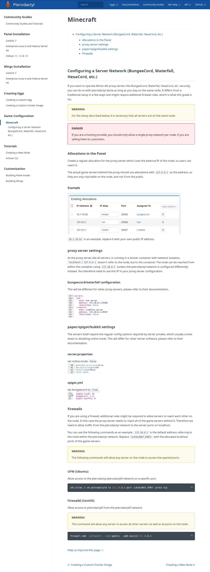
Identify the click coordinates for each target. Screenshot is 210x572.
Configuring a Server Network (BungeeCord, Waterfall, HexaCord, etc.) (27, 131)
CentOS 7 (11, 40)
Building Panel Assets (18, 175)
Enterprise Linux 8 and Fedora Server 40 (27, 48)
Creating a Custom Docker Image (24, 105)
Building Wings (14, 180)
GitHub (200, 4)
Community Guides (153, 4)
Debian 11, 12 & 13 (17, 55)
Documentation (130, 4)
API (188, 4)
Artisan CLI (12, 158)
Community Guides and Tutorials (24, 23)
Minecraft (12, 122)
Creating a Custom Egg (19, 99)
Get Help (174, 4)
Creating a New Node (18, 152)
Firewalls (87, 53)
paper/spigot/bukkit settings (100, 49)
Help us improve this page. (84, 550)
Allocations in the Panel (96, 40)
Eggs (114, 4)
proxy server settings (95, 44)
